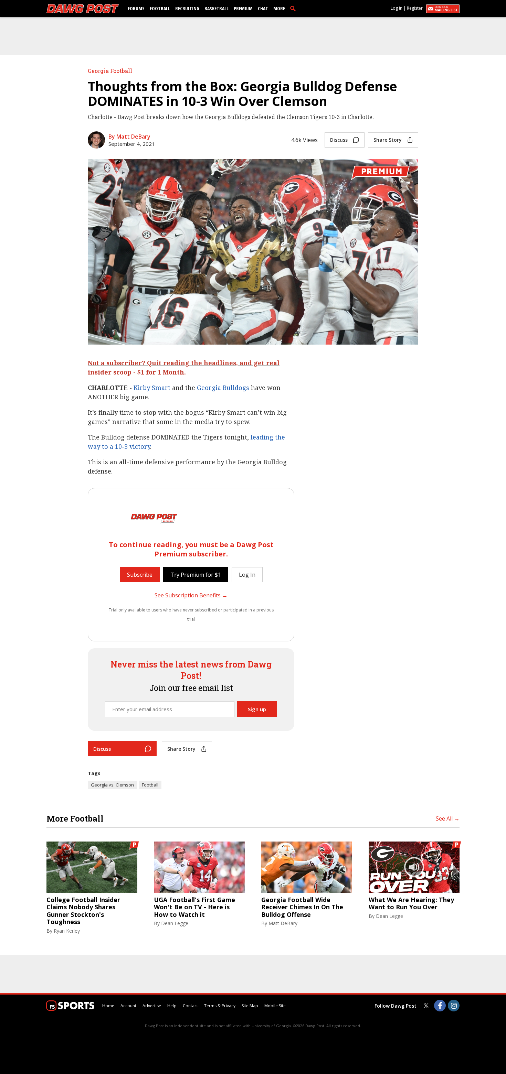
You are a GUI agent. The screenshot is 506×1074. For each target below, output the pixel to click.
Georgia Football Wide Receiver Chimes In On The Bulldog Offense (302, 907)
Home (108, 1006)
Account (128, 1006)
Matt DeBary (282, 923)
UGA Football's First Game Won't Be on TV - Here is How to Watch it (194, 907)
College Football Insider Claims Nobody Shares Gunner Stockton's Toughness (83, 911)
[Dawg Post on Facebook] (440, 1005)
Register (415, 8)
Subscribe (139, 574)
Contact (190, 1006)
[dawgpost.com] (82, 8)
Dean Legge (174, 923)
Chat (263, 8)
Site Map (250, 1006)
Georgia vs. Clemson (112, 785)
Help (172, 1006)
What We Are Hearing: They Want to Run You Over (411, 903)
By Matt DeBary (129, 136)
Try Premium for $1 (195, 574)
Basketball (216, 8)
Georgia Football (110, 70)
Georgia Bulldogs (223, 387)
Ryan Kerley (67, 930)
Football (160, 8)
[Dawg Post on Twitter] (426, 1005)
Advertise (152, 1006)
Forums (136, 8)
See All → (448, 818)
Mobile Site (275, 1006)
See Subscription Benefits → (191, 595)
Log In (396, 8)
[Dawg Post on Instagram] (454, 1005)
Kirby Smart (153, 387)
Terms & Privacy (219, 1006)
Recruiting (187, 8)
